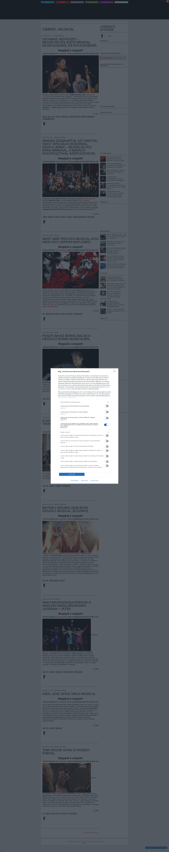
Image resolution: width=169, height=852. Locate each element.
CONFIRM (72, 474)
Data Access (84, 480)
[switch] (106, 406)
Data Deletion (74, 480)
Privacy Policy (94, 480)
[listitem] (84, 402)
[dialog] (84, 426)
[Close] (115, 371)
